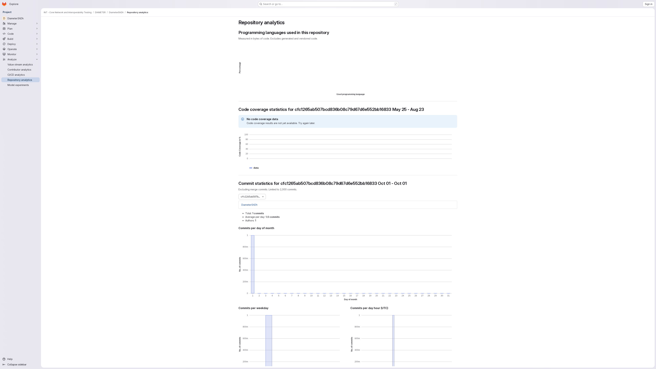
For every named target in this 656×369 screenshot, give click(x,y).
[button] (256, 168)
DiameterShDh (249, 204)
